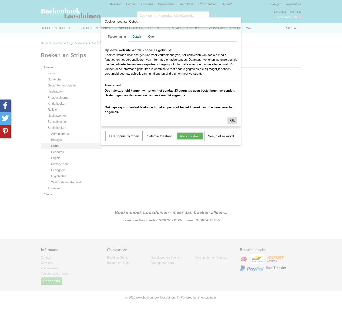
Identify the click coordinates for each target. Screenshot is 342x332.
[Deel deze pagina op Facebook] (5, 106)
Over (151, 36)
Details (137, 36)
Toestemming (117, 36)
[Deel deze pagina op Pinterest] (5, 131)
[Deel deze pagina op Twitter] (5, 118)
